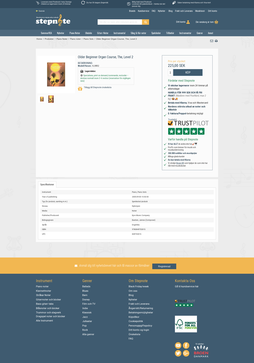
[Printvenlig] (216, 41)
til (180, 286)
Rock (85, 329)
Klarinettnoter (43, 290)
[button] (212, 41)
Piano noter (42, 286)
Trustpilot (172, 119)
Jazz (85, 316)
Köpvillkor (134, 316)
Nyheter (60, 33)
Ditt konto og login (139, 329)
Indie (85, 308)
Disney (86, 299)
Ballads (86, 286)
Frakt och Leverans (139, 303)
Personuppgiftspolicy (140, 325)
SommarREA (46, 33)
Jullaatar (87, 321)
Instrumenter (185, 33)
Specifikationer (47, 184)
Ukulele (88, 33)
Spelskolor (156, 33)
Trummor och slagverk (48, 312)
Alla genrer (88, 334)
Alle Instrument (44, 320)
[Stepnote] (53, 20)
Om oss (133, 290)
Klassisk (86, 312)
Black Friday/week (139, 286)
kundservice (187, 286)
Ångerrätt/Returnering (141, 308)
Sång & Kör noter (138, 33)
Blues (85, 290)
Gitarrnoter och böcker (48, 299)
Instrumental (119, 33)
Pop (84, 325)
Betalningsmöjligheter (141, 312)
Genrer (200, 33)
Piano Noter (75, 33)
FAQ (131, 338)
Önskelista (134, 334)
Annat (210, 33)
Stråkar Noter (43, 295)
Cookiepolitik (136, 321)
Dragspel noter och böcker (50, 316)
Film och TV (88, 303)
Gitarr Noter (102, 33)
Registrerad (164, 266)
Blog (131, 295)
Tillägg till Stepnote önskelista (97, 87)
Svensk (41, 11)
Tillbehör (170, 33)
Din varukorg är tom (205, 22)
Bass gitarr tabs (45, 303)
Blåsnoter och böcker (47, 308)
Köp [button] (187, 72)
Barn (84, 295)
